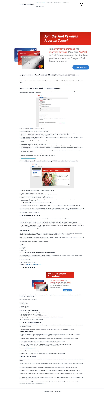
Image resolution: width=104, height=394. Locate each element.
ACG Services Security (30, 347)
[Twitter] (82, 3)
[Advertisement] (52, 16)
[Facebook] (80, 3)
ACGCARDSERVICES (40, 2)
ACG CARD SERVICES (27, 4)
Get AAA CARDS (57, 2)
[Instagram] (81, 5)
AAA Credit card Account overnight (28, 158)
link (31, 128)
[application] (43, 6)
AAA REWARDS (49, 2)
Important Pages (39, 6)
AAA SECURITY (66, 2)
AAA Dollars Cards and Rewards (34, 264)
